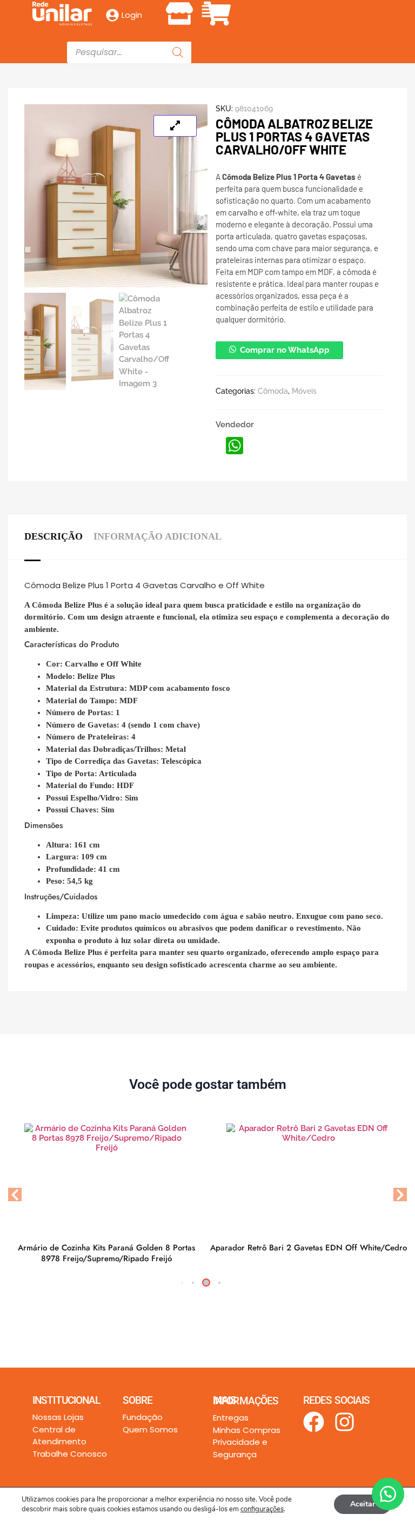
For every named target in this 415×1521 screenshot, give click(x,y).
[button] (207, 11)
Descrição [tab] (53, 536)
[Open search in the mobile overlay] (129, 52)
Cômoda (273, 391)
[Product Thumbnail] (175, 126)
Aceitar (362, 1504)
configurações (262, 1509)
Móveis (304, 391)
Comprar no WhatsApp (285, 350)
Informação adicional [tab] (157, 536)
